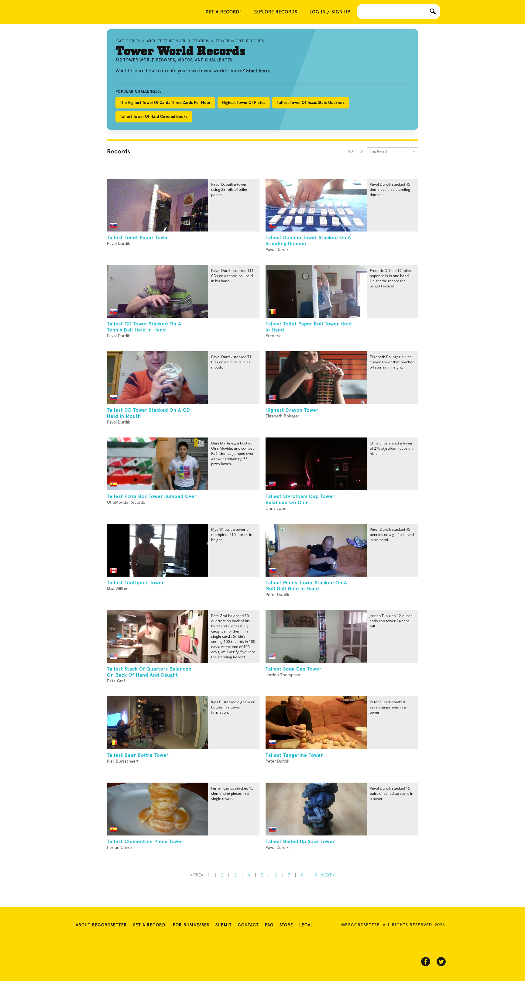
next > (328, 875)
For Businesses (191, 925)
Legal (306, 925)
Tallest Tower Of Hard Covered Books (153, 116)
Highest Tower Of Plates (243, 102)
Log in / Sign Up (330, 12)
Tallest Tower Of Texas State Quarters (311, 102)
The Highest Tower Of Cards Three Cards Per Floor (165, 102)
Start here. (258, 71)
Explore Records (275, 12)
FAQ (269, 925)
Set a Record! (150, 925)
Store (286, 925)
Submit (223, 925)
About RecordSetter (101, 925)
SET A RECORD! (223, 12)
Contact (248, 925)
